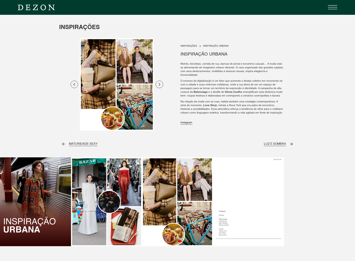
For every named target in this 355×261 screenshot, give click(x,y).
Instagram (186, 122)
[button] (331, 7)
